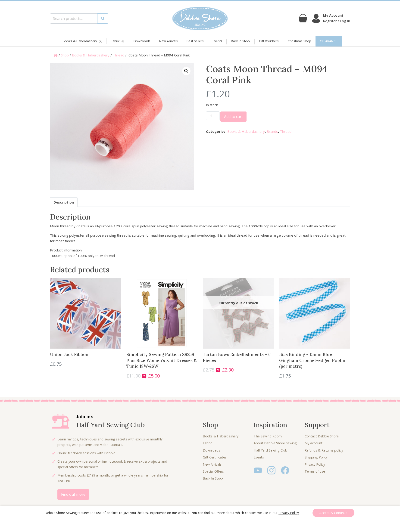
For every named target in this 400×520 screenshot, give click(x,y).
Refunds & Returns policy (324, 450)
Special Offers (213, 471)
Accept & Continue (333, 513)
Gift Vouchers (269, 41)
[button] (186, 71)
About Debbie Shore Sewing (275, 443)
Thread (118, 55)
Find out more (73, 494)
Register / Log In (336, 21)
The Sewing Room (268, 436)
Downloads (142, 41)
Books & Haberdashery (80, 41)
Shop (65, 55)
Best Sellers (195, 41)
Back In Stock (240, 41)
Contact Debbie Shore (322, 436)
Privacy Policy (315, 464)
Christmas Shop (299, 41)
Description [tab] (63, 202)
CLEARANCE (328, 41)
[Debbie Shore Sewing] (200, 18)
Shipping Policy (316, 457)
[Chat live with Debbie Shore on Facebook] (285, 470)
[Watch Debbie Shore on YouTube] (258, 470)
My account (313, 443)
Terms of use (315, 471)
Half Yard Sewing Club (270, 450)
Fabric (115, 41)
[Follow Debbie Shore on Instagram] (271, 470)
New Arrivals (168, 41)
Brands (272, 131)
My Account (333, 15)
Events (217, 41)
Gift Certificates (215, 457)
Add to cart (233, 116)
